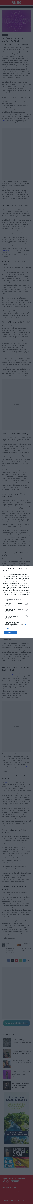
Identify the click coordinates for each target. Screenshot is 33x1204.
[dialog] (16, 602)
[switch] (26, 604)
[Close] (29, 569)
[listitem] (16, 600)
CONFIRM (10, 632)
